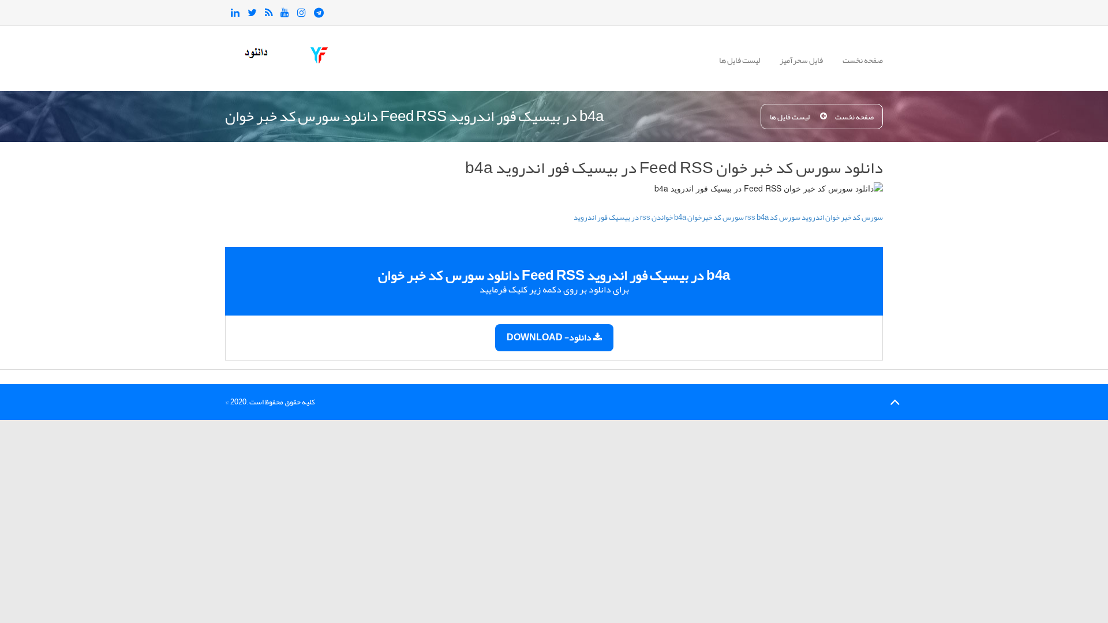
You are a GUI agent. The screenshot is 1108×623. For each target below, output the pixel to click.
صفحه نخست (863, 60)
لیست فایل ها (739, 60)
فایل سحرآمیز (801, 60)
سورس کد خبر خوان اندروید (842, 217)
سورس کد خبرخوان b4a (709, 217)
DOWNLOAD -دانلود (550, 337)
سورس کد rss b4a (772, 217)
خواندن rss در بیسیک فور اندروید (623, 217)
